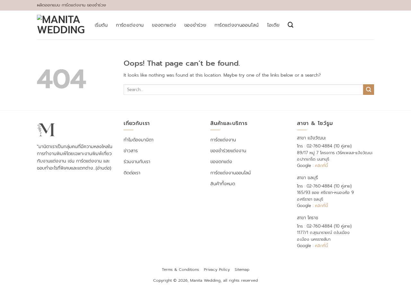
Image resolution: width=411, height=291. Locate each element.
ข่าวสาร (131, 150)
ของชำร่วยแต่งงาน (228, 150)
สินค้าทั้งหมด (222, 183)
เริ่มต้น (101, 25)
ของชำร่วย (195, 25)
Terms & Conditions (180, 269)
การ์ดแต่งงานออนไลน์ (236, 25)
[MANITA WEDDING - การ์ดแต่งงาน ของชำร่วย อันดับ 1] (61, 25)
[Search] (290, 24)
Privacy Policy (217, 269)
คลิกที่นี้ (321, 165)
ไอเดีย (273, 25)
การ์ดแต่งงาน (130, 25)
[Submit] (368, 89)
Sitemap (242, 269)
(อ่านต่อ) (103, 168)
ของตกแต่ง (164, 25)
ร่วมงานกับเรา (137, 161)
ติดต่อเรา (132, 173)
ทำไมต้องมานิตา (138, 140)
